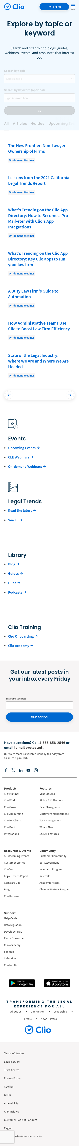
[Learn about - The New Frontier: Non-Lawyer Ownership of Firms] (39, 153)
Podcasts (15, 592)
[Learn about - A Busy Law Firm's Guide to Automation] (39, 298)
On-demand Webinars (25, 466)
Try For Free (54, 7)
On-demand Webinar (21, 160)
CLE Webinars (18, 457)
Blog (11, 564)
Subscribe (39, 717)
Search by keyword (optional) (24, 90)
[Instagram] (36, 770)
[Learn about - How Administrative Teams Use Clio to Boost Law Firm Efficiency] (39, 330)
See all (13, 520)
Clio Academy (18, 645)
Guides (37, 123)
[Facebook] (6, 770)
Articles (20, 123)
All (6, 123)
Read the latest (20, 510)
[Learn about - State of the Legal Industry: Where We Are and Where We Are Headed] (39, 365)
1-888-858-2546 (52, 742)
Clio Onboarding (21, 636)
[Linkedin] (21, 770)
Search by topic (14, 71)
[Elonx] (13, 770)
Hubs (12, 582)
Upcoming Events (22, 447)
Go (39, 110)
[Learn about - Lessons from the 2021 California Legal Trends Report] (39, 185)
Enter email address (16, 698)
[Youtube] (28, 770)
